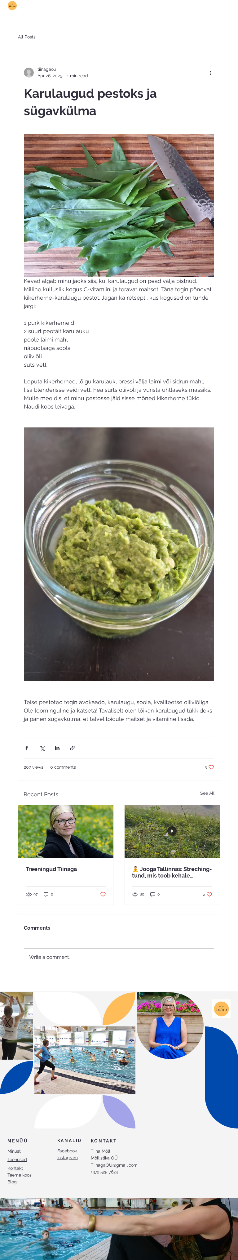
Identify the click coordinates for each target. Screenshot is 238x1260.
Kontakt (15, 1168)
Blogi (12, 1181)
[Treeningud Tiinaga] (65, 831)
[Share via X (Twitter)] (42, 748)
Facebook (67, 1150)
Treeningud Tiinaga (51, 869)
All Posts (27, 36)
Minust (14, 1151)
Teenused (17, 1159)
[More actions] (210, 72)
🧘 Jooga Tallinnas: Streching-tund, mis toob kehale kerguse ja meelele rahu (172, 872)
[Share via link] (72, 748)
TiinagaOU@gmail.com (114, 1165)
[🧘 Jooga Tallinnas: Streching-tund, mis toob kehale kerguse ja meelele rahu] (172, 831)
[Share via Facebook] (27, 748)
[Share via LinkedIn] (57, 748)
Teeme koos (19, 1175)
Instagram (67, 1157)
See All (207, 793)
